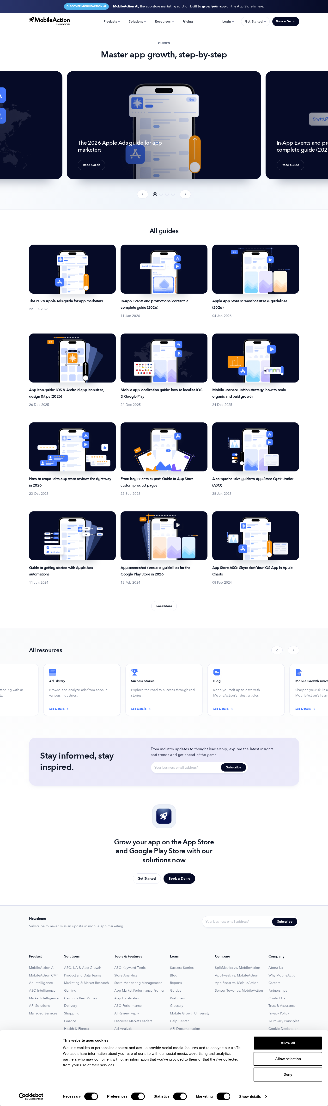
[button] (155, 194)
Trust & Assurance (282, 1006)
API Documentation (185, 1029)
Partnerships (277, 991)
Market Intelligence (44, 998)
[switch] (138, 1096)
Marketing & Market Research (86, 983)
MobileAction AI (42, 968)
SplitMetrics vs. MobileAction (237, 968)
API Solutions (39, 1006)
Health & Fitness (76, 1029)
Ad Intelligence (41, 983)
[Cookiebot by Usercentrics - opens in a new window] (31, 1096)
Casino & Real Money (80, 998)
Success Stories (182, 968)
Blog (173, 975)
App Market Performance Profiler (139, 991)
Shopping (71, 1013)
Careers (274, 983)
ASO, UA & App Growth (82, 968)
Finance (70, 1021)
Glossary (176, 1006)
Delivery (70, 1006)
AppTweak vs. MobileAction (236, 975)
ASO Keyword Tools (130, 968)
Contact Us (276, 998)
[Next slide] (185, 194)
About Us (275, 968)
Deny (288, 1074)
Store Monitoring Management (138, 983)
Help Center (179, 1021)
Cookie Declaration (283, 1029)
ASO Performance (128, 1006)
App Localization (127, 998)
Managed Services (43, 1013)
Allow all (288, 1043)
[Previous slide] (142, 194)
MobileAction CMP (43, 975)
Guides (175, 991)
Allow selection (288, 1059)
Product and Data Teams (82, 975)
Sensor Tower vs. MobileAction (239, 991)
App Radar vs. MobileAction (236, 983)
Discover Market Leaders (133, 1021)
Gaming (70, 991)
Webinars (177, 998)
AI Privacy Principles (283, 1021)
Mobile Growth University (189, 1013)
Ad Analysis (123, 1029)
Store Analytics (125, 975)
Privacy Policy (278, 1013)
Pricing (187, 21)
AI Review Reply (126, 1013)
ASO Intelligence (42, 991)
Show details (250, 1096)
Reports (176, 983)
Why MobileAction (283, 975)
